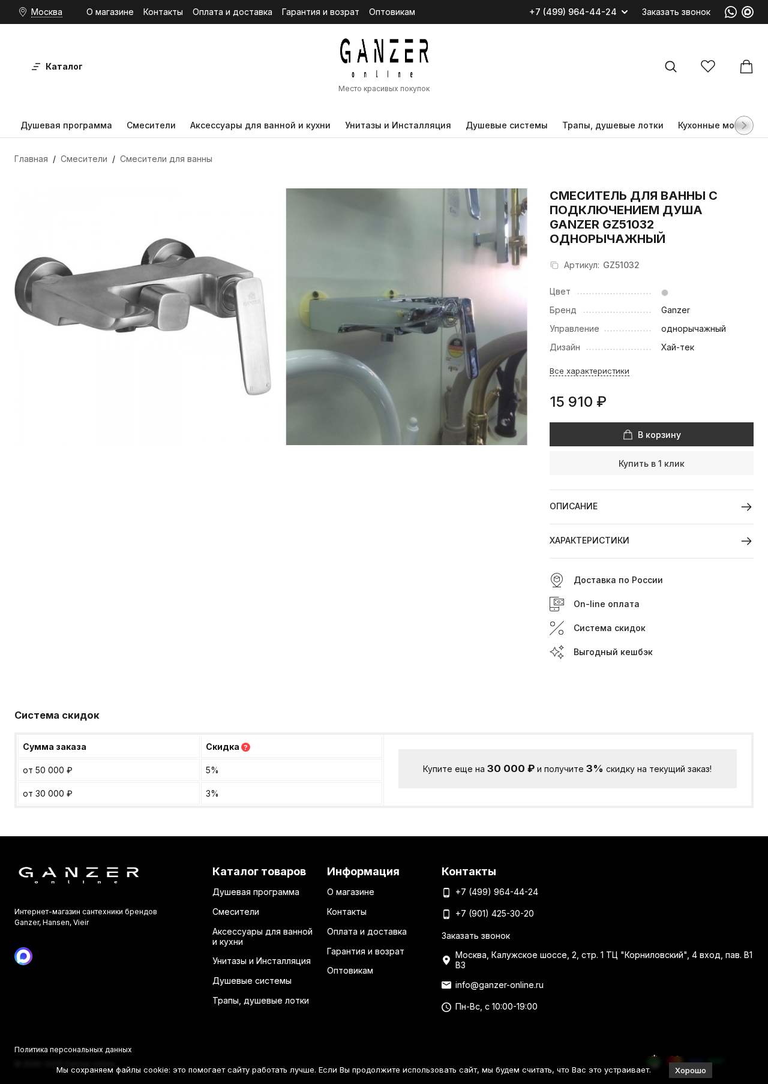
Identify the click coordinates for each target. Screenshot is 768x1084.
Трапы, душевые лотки (613, 125)
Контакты (163, 12)
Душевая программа (66, 125)
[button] (744, 125)
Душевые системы (507, 125)
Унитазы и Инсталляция (398, 125)
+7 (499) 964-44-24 (573, 12)
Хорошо (690, 1070)
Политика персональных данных (73, 1049)
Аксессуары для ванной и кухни (260, 125)
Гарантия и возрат (320, 12)
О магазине (110, 12)
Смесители (151, 125)
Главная (31, 159)
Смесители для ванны (166, 159)
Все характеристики (589, 371)
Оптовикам (392, 12)
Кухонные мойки (714, 125)
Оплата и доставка (232, 12)
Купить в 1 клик (652, 463)
